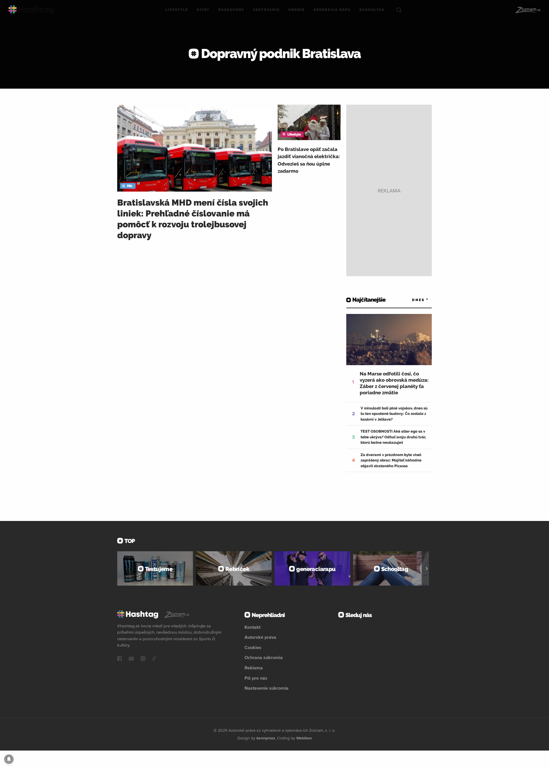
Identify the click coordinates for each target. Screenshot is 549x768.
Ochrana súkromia (263, 657)
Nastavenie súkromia (266, 688)
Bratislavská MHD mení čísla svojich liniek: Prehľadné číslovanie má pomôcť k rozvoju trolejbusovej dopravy (192, 219)
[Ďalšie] (427, 568)
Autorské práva (260, 637)
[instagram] (143, 659)
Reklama (253, 667)
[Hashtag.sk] (31, 9)
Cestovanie (266, 10)
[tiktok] (154, 659)
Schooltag (372, 10)
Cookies (252, 647)
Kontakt (252, 627)
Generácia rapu (332, 10)
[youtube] (131, 659)
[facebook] (119, 659)
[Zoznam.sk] (527, 10)
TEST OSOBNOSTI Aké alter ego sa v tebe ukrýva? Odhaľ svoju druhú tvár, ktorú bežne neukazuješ (393, 437)
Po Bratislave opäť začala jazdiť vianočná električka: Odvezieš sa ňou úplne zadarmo (309, 160)
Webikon (304, 738)
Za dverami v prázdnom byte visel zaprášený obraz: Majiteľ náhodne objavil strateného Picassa (391, 460)
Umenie (296, 10)
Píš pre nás (255, 678)
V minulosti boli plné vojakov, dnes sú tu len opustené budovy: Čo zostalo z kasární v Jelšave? (394, 413)
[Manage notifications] (8, 759)
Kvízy (203, 10)
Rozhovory (231, 10)
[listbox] (412, 300)
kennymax (265, 738)
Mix (129, 186)
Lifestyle (177, 10)
